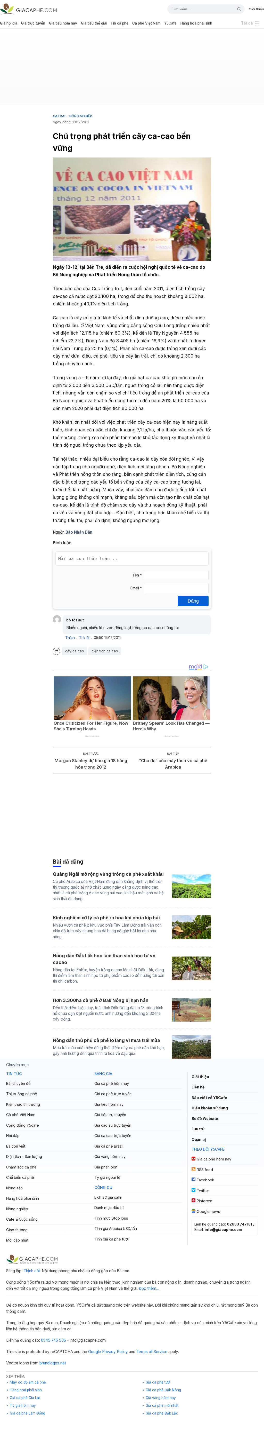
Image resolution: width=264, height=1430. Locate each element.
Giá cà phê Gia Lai (25, 1398)
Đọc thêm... (149, 1288)
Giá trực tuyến (33, 23)
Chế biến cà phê (20, 1177)
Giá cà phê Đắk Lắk (162, 1413)
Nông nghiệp (80, 116)
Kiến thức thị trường (23, 1104)
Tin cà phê (119, 23)
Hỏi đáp (13, 1135)
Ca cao (59, 116)
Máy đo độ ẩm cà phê (28, 1382)
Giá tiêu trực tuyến (110, 1114)
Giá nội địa (8, 23)
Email (136, 588)
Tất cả (247, 23)
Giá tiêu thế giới (94, 23)
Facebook (205, 1180)
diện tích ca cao (105, 651)
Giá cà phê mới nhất (162, 1405)
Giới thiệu (256, 9)
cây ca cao (74, 651)
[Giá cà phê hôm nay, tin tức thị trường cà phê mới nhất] (28, 8)
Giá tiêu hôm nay (63, 23)
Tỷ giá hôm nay (23, 1405)
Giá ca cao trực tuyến (112, 1135)
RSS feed (205, 1169)
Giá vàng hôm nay (110, 1156)
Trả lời (84, 637)
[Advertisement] (132, 69)
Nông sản (14, 1188)
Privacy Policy (115, 1351)
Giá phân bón (105, 1167)
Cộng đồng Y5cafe (22, 1125)
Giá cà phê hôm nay (111, 1083)
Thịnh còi (31, 1270)
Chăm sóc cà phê (21, 1167)
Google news (208, 1211)
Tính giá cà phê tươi (111, 1239)
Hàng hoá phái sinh (196, 23)
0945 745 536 (53, 1340)
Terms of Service (151, 1351)
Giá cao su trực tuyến (112, 1125)
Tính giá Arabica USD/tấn (115, 1228)
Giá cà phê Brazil (108, 1146)
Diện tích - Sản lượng (24, 1156)
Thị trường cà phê (21, 1094)
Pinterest (204, 1201)
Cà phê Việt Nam (146, 23)
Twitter (203, 1190)
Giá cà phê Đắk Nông (163, 1390)
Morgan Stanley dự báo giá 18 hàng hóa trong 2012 (91, 764)
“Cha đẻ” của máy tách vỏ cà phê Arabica (173, 764)
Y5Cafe (170, 23)
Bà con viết (15, 1146)
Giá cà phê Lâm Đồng (27, 1413)
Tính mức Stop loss (111, 1218)
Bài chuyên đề (18, 1083)
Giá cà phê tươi (158, 1382)
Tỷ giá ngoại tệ (107, 1177)
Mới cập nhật (17, 1240)
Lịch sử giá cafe (108, 1197)
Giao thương (17, 1230)
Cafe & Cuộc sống (22, 1219)
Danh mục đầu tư (109, 1207)
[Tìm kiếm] (237, 9)
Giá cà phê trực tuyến (112, 1094)
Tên (137, 575)
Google (94, 1351)
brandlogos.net (52, 1363)
